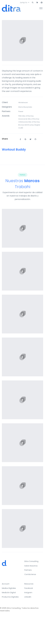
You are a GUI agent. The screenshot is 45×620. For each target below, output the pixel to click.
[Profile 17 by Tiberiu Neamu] (22, 485)
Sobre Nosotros (31, 566)
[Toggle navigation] (41, 8)
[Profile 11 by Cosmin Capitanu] (22, 228)
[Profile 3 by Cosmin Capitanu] (22, 528)
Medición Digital (9, 592)
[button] (32, 2)
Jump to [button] (23, 2)
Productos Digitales (10, 597)
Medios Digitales (9, 588)
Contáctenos (30, 574)
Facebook (28, 588)
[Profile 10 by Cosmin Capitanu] (22, 442)
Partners (28, 570)
